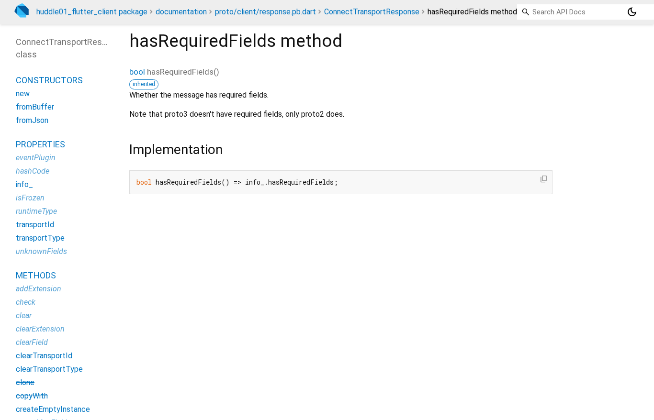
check (25, 302)
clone (25, 382)
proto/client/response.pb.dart (265, 11)
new (23, 93)
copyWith (32, 395)
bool (137, 72)
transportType (40, 238)
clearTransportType (49, 369)
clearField (32, 342)
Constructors (49, 80)
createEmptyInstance (53, 409)
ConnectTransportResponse (371, 11)
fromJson (32, 120)
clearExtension (40, 328)
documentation (181, 11)
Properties (40, 144)
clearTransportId (44, 355)
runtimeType (36, 211)
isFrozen (30, 197)
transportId (35, 224)
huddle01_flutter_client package (91, 11)
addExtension (38, 288)
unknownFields (41, 251)
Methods (36, 275)
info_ (24, 184)
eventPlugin (36, 157)
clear (24, 315)
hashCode (32, 171)
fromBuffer (35, 106)
